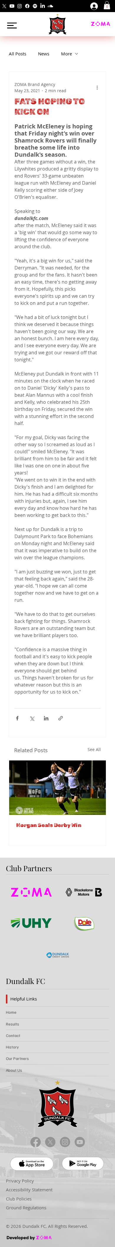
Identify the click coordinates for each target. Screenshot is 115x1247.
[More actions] (97, 87)
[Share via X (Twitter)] (31, 718)
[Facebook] (27, 6)
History (12, 1046)
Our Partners (17, 1058)
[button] (107, 5)
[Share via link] (60, 718)
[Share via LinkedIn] (46, 718)
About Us (14, 1070)
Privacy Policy (20, 1181)
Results (12, 1023)
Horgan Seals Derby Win (48, 825)
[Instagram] (19, 6)
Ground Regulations (26, 1207)
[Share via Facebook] (17, 718)
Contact (13, 1035)
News (43, 54)
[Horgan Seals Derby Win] (57, 787)
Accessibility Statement (29, 1190)
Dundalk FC (25, 981)
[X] (4, 6)
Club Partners (29, 868)
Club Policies (19, 1199)
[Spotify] (35, 6)
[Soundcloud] (50, 6)
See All (94, 749)
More (66, 54)
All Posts (17, 54)
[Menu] (12, 25)
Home (11, 1012)
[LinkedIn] (42, 6)
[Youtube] (12, 6)
